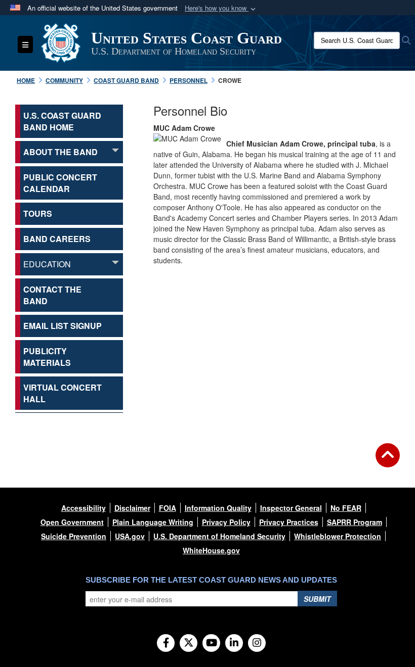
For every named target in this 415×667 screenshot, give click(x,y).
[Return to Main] (388, 461)
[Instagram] (257, 643)
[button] (221, 8)
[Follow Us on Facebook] (166, 643)
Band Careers (57, 239)
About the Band (60, 152)
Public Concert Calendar (60, 183)
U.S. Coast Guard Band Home (62, 121)
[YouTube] (211, 643)
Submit (317, 599)
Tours (37, 213)
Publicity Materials (47, 356)
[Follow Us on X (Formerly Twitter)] (188, 643)
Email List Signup (62, 325)
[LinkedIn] (234, 643)
